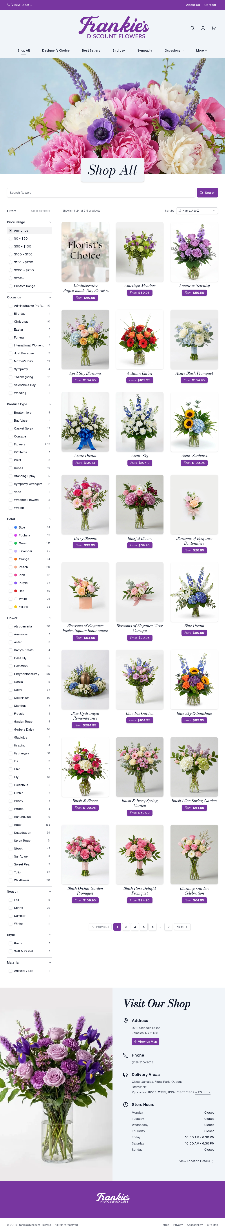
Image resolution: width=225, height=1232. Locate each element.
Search (210, 193)
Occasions (172, 50)
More (200, 50)
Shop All (24, 50)
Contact (210, 5)
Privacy (178, 1225)
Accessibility (195, 1225)
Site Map (212, 1225)
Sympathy (144, 50)
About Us (193, 5)
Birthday (118, 50)
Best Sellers (91, 50)
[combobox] (197, 210)
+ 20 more (202, 1092)
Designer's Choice (56, 50)
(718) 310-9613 (22, 5)
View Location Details (194, 1161)
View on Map (147, 1042)
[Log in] (203, 28)
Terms (165, 1225)
